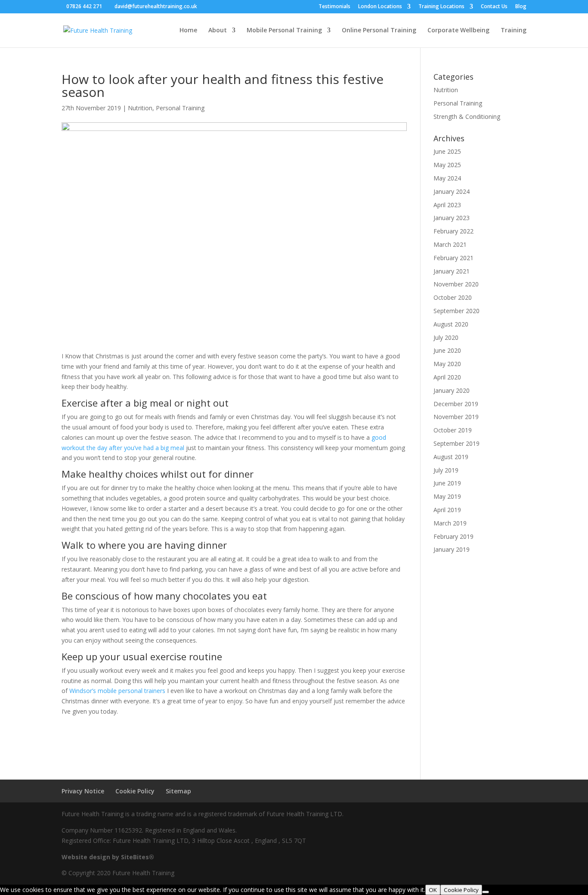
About (217, 30)
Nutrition (140, 108)
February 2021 (453, 258)
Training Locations (441, 7)
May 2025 (447, 165)
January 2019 (451, 549)
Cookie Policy (135, 791)
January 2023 (451, 218)
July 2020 (445, 337)
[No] (485, 892)
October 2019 (452, 430)
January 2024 (451, 191)
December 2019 (455, 404)
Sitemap (178, 791)
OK (433, 890)
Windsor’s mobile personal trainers (117, 691)
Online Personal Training (379, 30)
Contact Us (494, 7)
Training (513, 30)
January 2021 (451, 271)
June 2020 (447, 350)
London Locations (380, 7)
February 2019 (453, 536)
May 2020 (447, 364)
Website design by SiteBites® (108, 857)
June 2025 (447, 151)
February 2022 (453, 231)
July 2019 (445, 470)
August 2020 (450, 324)
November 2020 (456, 284)
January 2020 (451, 390)
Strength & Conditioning (466, 116)
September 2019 (456, 443)
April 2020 (447, 377)
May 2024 (447, 178)
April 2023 (447, 205)
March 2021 (450, 244)
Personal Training (180, 108)
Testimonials (334, 7)
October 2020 (452, 297)
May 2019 (447, 496)
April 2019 (447, 510)
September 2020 (456, 311)
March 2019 (450, 523)
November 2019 (456, 417)
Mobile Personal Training (284, 30)
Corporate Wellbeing (458, 30)
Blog (520, 7)
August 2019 (450, 457)
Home (188, 30)
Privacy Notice (83, 791)
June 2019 (447, 483)
